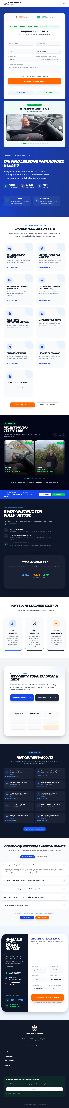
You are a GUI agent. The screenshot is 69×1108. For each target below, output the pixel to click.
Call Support (27, 917)
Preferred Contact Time (46, 56)
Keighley (18, 727)
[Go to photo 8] (35, 143)
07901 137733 (17, 1000)
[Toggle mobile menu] (63, 3)
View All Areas (51, 726)
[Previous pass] (55, 435)
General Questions (28, 856)
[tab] (24, 478)
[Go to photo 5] (30, 143)
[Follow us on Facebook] (36, 1045)
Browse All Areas (47, 404)
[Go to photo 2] (23, 143)
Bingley (51, 720)
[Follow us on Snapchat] (40, 1045)
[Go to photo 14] (45, 143)
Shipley (34, 720)
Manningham (34, 713)
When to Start (36, 985)
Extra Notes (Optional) (15, 64)
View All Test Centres (35, 829)
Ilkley (34, 727)
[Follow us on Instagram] (28, 1045)
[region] (34, 124)
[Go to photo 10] (38, 143)
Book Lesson (42, 917)
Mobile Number (40, 39)
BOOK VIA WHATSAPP (15, 1005)
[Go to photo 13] (43, 143)
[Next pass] (63, 435)
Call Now (22, 92)
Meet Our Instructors (34, 583)
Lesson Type (53, 975)
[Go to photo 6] (31, 143)
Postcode (11, 48)
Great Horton (18, 720)
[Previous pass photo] (8, 127)
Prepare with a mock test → (38, 873)
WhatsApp (49, 92)
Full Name (11, 39)
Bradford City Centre (18, 714)
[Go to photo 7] (33, 143)
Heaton (51, 713)
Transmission (12, 56)
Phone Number (53, 966)
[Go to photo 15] (47, 143)
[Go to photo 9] (37, 143)
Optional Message (55, 985)
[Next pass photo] (60, 127)
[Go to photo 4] (28, 143)
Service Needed (40, 48)
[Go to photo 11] (40, 143)
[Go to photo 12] (42, 143)
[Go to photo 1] (21, 143)
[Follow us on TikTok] (32, 1045)
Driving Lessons (42, 856)
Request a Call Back (34, 81)
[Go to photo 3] (26, 143)
